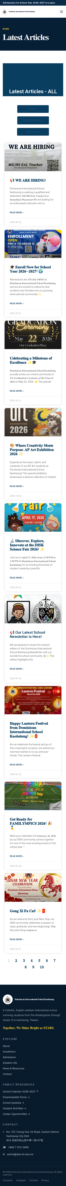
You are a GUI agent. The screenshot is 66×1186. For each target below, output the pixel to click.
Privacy (45, 1180)
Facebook (8, 1180)
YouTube (33, 1180)
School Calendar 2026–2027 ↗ (20, 1091)
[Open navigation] (61, 11)
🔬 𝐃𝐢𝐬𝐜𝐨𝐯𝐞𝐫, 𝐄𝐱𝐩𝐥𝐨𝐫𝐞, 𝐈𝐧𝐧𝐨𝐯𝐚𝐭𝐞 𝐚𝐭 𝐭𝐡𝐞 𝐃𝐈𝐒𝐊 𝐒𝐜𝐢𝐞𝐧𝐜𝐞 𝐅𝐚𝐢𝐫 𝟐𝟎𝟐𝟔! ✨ (27, 545)
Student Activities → (14, 1108)
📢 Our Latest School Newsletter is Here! (27, 634)
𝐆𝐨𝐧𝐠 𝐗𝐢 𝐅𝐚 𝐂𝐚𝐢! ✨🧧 (28, 911)
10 (42, 967)
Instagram (21, 1180)
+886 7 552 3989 (16, 1147)
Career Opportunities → (16, 1113)
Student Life (10, 1062)
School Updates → (13, 1102)
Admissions (9, 1057)
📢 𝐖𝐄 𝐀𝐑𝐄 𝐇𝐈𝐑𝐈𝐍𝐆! (28, 180)
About (6, 1045)
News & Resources (13, 1068)
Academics (9, 1051)
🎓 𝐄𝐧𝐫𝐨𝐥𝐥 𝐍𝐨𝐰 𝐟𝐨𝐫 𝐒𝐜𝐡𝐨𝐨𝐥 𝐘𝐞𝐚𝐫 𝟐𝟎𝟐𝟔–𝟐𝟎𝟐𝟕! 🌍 (30, 269)
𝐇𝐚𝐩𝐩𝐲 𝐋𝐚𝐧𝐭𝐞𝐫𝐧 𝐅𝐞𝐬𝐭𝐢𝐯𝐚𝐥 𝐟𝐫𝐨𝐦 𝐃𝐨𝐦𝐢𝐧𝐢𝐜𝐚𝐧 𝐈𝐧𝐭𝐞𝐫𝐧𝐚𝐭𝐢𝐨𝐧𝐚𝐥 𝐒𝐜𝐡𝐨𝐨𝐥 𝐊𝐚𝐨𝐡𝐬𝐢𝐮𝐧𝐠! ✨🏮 (29, 729)
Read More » (17, 212)
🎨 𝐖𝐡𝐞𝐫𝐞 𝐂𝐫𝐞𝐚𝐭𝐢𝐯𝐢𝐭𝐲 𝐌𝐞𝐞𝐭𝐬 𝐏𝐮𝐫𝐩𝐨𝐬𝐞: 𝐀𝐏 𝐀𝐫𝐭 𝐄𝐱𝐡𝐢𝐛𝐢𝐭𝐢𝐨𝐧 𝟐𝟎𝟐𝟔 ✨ (32, 449)
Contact (7, 1073)
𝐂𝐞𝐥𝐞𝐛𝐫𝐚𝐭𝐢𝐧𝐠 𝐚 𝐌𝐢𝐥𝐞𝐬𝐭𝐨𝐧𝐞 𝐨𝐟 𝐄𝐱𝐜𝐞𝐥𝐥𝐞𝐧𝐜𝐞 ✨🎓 (31, 360)
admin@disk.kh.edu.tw (18, 1154)
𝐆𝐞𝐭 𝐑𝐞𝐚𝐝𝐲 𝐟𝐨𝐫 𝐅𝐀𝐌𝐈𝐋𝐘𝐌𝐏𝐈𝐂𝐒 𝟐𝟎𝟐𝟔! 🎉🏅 (31, 823)
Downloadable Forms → (16, 1097)
